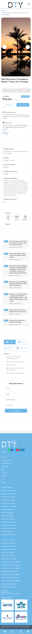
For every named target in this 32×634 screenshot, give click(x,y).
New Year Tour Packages (8, 587)
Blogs (3, 479)
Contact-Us (12, 633)
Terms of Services (6, 460)
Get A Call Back (16, 411)
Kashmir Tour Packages (8, 519)
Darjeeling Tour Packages (8, 535)
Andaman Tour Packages (8, 522)
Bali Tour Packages (6, 487)
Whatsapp (21, 633)
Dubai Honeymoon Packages (9, 571)
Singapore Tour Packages (8, 494)
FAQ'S (3, 470)
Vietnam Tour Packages (8, 549)
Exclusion (21, 90)
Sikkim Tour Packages (7, 552)
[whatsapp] (9, 450)
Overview (6, 90)
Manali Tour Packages (7, 516)
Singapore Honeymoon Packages (11, 565)
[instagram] (20, 450)
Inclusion (13, 90)
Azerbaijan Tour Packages (8, 506)
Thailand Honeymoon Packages (10, 562)
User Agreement (6, 463)
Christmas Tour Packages (8, 584)
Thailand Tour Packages (8, 497)
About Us (4, 457)
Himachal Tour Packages (8, 555)
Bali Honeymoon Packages (9, 559)
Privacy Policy (5, 466)
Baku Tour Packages (7, 513)
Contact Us (4, 473)
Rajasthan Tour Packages (8, 528)
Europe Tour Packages (7, 540)
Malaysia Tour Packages (8, 543)
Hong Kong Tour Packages (9, 546)
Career (3, 482)
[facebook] (11, 450)
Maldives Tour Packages (8, 490)
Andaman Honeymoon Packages (10, 581)
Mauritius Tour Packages (8, 503)
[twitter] (14, 450)
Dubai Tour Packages (7, 509)
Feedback (4, 476)
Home (3, 11)
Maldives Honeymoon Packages (10, 574)
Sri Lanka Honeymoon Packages (10, 568)
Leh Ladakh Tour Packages (9, 525)
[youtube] (17, 450)
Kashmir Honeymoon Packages (10, 578)
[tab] (10, 342)
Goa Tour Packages (6, 531)
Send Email (23, 105)
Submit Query (9, 105)
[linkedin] (23, 450)
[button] (4, 47)
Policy (28, 90)
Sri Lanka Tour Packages (8, 500)
